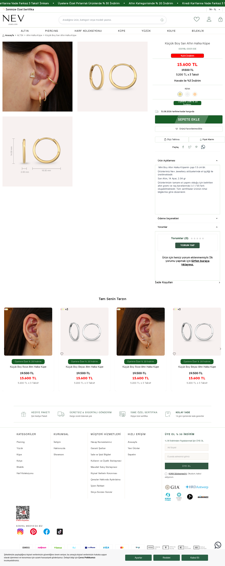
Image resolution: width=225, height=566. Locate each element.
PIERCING (51, 30)
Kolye (19, 460)
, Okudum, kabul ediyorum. (183, 475)
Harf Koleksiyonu (25, 473)
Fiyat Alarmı (208, 139)
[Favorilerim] (196, 19)
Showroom (59, 454)
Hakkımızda (59, 448)
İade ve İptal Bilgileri (101, 454)
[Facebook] (46, 531)
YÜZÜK (146, 30)
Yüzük (20, 448)
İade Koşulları (164, 282)
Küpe (19, 454)
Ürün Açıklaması (166, 160)
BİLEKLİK (198, 30)
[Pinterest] (33, 531)
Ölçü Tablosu (173, 139)
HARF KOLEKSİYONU (88, 30)
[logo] (13, 20)
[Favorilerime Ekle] (5, 354)
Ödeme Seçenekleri (168, 218)
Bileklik (20, 466)
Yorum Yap (187, 245)
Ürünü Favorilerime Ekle (190, 128)
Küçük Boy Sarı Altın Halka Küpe (60, 35)
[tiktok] (60, 531)
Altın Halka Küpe (34, 35)
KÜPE (121, 30)
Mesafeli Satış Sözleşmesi (104, 466)
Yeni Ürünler (134, 448)
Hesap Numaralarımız (101, 441)
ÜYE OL (186, 466)
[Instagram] (20, 531)
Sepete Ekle (189, 119)
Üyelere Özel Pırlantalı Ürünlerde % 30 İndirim (72, 3)
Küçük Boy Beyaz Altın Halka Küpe (84, 366)
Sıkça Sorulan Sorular (101, 491)
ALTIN (25, 30)
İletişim (57, 441)
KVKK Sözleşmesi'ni (178, 473)
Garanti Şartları (98, 448)
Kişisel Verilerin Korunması (104, 473)
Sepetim (132, 454)
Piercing (21, 441)
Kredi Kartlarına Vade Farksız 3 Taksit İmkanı (195, 3)
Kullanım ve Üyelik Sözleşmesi (106, 460)
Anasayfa (9, 35)
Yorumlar (162, 227)
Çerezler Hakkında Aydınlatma (106, 479)
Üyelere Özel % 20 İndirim (187, 103)
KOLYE (171, 30)
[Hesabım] (209, 19)
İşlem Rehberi (97, 485)
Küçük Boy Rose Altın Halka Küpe (28, 366)
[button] (4, 349)
